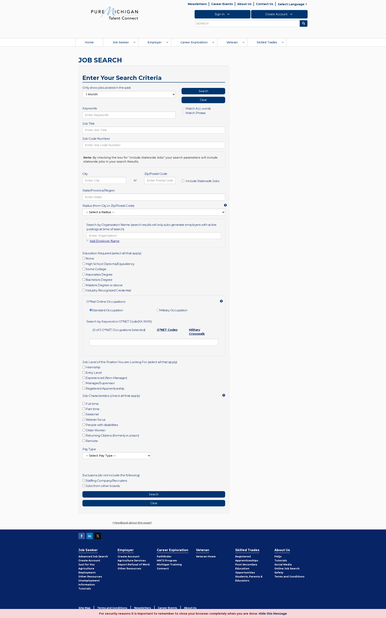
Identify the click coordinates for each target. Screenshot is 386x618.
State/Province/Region (98, 190)
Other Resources (90, 576)
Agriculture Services (132, 560)
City (84, 174)
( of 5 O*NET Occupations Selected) (119, 330)
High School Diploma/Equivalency (110, 264)
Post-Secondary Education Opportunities (246, 568)
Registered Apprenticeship (105, 388)
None (90, 258)
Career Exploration (194, 42)
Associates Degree (99, 274)
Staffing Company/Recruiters (106, 481)
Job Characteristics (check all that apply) (111, 396)
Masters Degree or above (104, 285)
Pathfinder (164, 556)
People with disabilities (102, 425)
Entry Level (94, 373)
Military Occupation (173, 310)
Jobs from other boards (103, 486)
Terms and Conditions (289, 576)
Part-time (93, 409)
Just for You (86, 564)
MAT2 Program (167, 560)
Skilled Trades (267, 42)
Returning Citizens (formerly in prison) (112, 435)
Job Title (88, 123)
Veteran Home (206, 556)
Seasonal (92, 414)
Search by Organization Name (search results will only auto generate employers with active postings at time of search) (151, 227)
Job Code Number (96, 139)
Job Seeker (121, 42)
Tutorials (84, 588)
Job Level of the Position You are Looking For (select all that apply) (129, 362)
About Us (244, 4)
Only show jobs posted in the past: (106, 88)
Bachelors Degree (99, 280)
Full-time (92, 404)
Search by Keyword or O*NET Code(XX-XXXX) (119, 321)
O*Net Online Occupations (105, 301)
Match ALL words (198, 108)
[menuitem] (89, 42)
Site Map (84, 607)
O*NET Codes (167, 330)
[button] (223, 205)
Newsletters (197, 4)
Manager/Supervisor (100, 383)
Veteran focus (95, 420)
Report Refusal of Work (134, 564)
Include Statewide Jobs (202, 181)
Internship (93, 367)
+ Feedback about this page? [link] (132, 522)
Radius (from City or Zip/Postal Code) (108, 206)
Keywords (89, 108)
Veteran (232, 42)
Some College (96, 269)
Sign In (220, 14)
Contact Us (264, 4)
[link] (114, 13)
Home (89, 42)
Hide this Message (273, 613)
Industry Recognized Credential (108, 290)
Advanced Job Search (93, 556)
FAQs (277, 556)
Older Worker (95, 430)
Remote (92, 441)
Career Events (222, 4)
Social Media (283, 564)
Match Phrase (195, 113)
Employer (155, 42)
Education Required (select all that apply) (111, 253)
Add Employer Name (104, 241)
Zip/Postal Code (155, 174)
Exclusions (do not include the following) (111, 475)
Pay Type (89, 449)
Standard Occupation (107, 310)
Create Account (276, 14)
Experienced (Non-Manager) (106, 378)
